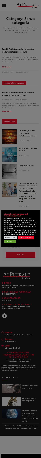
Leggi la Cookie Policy (25, 237)
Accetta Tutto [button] (10, 241)
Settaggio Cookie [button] (10, 237)
